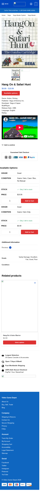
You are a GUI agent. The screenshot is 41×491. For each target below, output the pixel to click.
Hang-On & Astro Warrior (12, 335)
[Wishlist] (35, 283)
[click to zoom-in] (20, 43)
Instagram (5, 468)
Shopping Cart (7, 444)
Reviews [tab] (6, 247)
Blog (3, 407)
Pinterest (5, 471)
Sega (9, 15)
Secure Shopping (8, 423)
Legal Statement (8, 450)
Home (3, 15)
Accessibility (6, 447)
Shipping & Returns (9, 417)
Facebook (5, 462)
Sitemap (5, 453)
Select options (19, 342)
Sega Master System (19, 15)
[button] (36, 4)
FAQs (4, 429)
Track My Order (7, 438)
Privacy (4, 426)
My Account (6, 441)
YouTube (5, 474)
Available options (11, 93)
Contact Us (6, 420)
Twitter (4, 465)
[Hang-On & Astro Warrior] (19, 306)
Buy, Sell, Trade (7, 404)
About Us (5, 402)
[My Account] (31, 4)
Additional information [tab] (11, 242)
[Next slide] (34, 42)
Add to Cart (29, 201)
